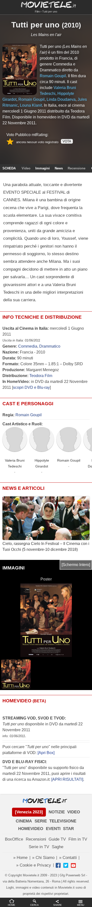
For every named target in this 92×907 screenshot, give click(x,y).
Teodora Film (40, 376)
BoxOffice (14, 839)
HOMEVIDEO (30, 828)
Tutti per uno (35, 24)
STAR (68, 828)
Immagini (42, 168)
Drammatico (49, 346)
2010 (71, 25)
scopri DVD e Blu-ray (31, 387)
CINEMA (24, 821)
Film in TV (77, 839)
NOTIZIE (57, 812)
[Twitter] (65, 865)
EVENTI (53, 828)
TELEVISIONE (62, 821)
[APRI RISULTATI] (67, 779)
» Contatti (68, 857)
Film (37, 11)
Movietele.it (46, 4)
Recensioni (36, 839)
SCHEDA (9, 168)
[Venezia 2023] (29, 812)
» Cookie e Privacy (33, 865)
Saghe (57, 846)
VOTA (67, 141)
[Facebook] (58, 865)
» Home (20, 857)
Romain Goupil (28, 415)
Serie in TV (39, 846)
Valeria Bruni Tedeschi (15, 463)
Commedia (27, 346)
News (59, 168)
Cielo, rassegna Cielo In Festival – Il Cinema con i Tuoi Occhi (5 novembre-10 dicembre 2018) (45, 547)
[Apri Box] (45, 753)
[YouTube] (73, 865)
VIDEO (73, 812)
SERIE (41, 821)
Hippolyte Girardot (42, 463)
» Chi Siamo (43, 857)
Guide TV (57, 839)
